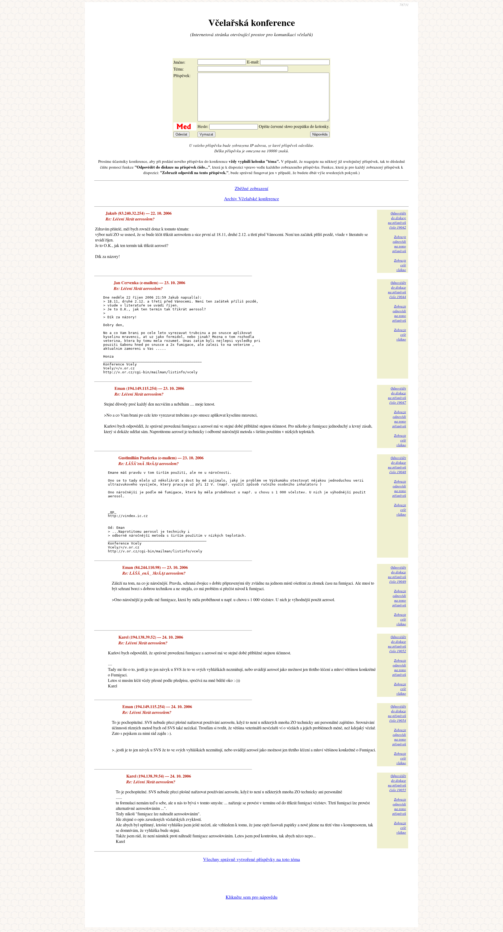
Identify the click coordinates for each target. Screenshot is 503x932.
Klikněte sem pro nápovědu (251, 897)
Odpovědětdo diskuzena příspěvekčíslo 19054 (397, 713)
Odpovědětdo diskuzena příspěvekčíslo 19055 (397, 782)
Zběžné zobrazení (251, 188)
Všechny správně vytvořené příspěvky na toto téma (251, 859)
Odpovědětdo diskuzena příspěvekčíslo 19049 (397, 574)
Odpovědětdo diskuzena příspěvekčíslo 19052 (397, 643)
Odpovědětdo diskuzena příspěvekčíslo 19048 (397, 464)
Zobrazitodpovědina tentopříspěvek (399, 243)
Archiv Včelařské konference (251, 198)
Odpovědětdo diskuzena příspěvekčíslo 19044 (397, 289)
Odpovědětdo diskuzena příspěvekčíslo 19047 (397, 395)
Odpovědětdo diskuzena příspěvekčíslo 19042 (397, 220)
